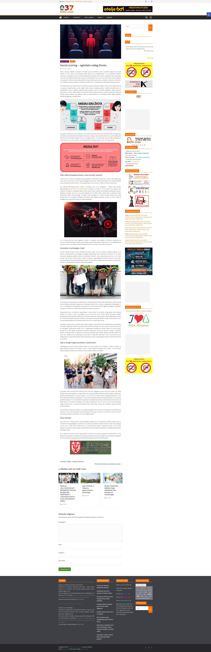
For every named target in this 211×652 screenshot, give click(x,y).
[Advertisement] (137, 119)
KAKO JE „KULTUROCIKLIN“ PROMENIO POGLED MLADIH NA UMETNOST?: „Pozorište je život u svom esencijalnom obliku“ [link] (68, 493)
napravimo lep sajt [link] (125, 606)
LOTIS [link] (70, 69)
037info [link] (66, 17)
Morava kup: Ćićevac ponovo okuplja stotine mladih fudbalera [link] (105, 599)
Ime (60, 545)
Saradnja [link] (73, 61)
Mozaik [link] (100, 17)
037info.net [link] (128, 221)
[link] (209, 14)
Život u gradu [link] (89, 17)
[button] (69, 17)
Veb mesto (62, 561)
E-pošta (61, 553)
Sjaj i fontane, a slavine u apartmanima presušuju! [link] (88, 489)
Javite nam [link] (119, 604)
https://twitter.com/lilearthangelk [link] (78, 189)
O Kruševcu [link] (76, 17)
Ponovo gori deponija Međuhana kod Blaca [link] (76, 1)
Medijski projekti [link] (64, 61)
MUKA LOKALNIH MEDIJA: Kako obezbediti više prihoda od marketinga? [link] (111, 490)
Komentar (62, 522)
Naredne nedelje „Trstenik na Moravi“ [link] (71, 461)
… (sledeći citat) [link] (149, 58)
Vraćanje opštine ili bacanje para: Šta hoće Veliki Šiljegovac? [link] (104, 606)
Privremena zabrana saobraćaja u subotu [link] (109, 464)
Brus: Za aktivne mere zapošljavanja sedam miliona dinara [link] (105, 619)
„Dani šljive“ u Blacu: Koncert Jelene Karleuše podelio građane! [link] (105, 637)
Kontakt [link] (109, 17)
